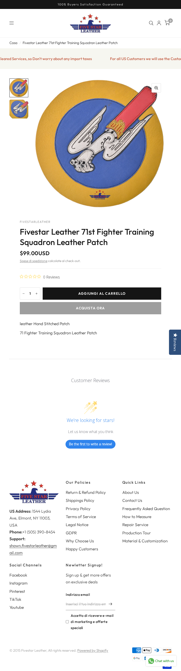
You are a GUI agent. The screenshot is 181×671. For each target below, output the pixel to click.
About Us (130, 492)
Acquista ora (90, 308)
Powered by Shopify (92, 650)
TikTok (15, 599)
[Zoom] (156, 88)
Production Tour (136, 532)
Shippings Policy (80, 500)
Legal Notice (77, 524)
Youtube (16, 607)
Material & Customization (145, 540)
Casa (13, 43)
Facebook (18, 575)
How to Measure (136, 516)
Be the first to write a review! (90, 444)
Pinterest (17, 591)
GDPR (71, 532)
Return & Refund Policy (86, 492)
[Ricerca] (151, 23)
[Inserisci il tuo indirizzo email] (110, 604)
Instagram (18, 583)
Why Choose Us (80, 540)
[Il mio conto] (159, 23)
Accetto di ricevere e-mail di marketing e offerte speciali (92, 621)
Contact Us (132, 500)
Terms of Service (81, 516)
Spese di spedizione (33, 261)
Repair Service (135, 524)
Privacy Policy (78, 508)
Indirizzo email (78, 594)
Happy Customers (82, 548)
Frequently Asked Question (146, 508)
